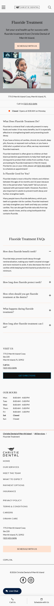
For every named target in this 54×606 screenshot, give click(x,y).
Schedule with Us (27, 46)
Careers (8, 512)
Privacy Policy (12, 500)
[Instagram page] (31, 580)
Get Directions (27, 375)
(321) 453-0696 (30, 103)
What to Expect (12, 479)
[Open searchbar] (49, 7)
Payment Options (13, 485)
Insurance (9, 491)
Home (6, 461)
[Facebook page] (23, 580)
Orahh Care (10, 518)
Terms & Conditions (15, 506)
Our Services (11, 467)
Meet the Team (12, 473)
